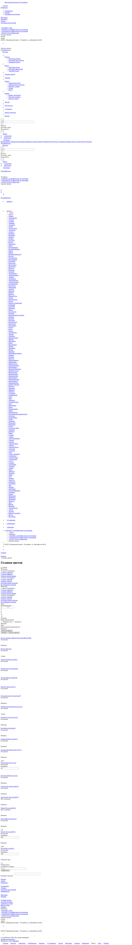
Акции (3, 881)
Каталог (3, 879)
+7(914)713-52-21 (10, 33)
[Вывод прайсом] (3, 634)
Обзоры (3, 907)
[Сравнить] (2, 643)
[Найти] (2, 131)
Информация (5, 891)
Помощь (3, 896)
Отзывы (7, 12)
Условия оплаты (6, 900)
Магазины (4, 895)
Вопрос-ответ (5, 905)
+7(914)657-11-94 (6, 28)
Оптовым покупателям (12, 14)
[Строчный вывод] (2, 634)
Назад (11, 213)
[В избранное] (2, 641)
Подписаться (5, 870)
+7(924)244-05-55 (14, 31)
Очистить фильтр (14, 632)
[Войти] (2, 188)
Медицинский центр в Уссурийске (16, 2)
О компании (9, 11)
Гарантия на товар (7, 903)
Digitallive (15, 941)
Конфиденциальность (8, 939)
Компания (4, 883)
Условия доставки (7, 902)
